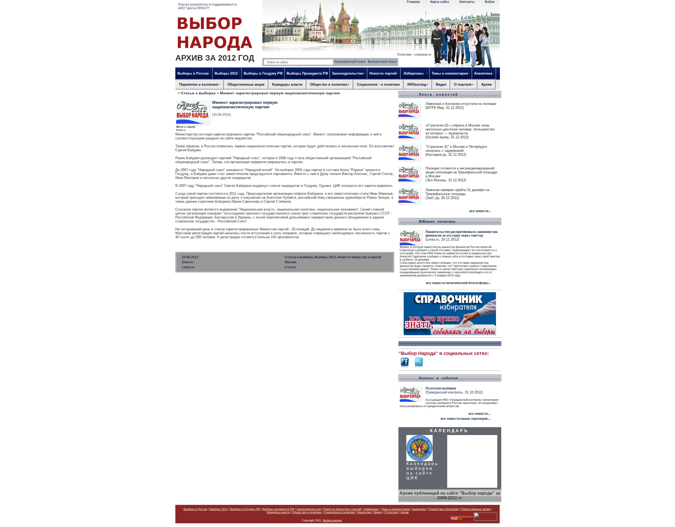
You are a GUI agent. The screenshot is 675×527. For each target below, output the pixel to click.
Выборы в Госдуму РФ (263, 73)
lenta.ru (181, 129)
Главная (413, 2)
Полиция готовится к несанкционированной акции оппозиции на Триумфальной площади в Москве (461, 172)
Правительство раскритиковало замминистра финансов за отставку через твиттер (462, 233)
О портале (391, 512)
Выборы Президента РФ (307, 73)
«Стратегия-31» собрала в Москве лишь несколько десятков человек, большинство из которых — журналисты (460, 129)
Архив (486, 84)
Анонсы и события (438, 378)
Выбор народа (332, 520)
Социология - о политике (378, 84)
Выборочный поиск (382, 62)
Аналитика (419, 509)
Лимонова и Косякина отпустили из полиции (461, 104)
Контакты (467, 2)
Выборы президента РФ (278, 509)
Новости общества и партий (342, 509)
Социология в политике (339, 512)
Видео (441, 84)
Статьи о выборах (198, 93)
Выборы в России (195, 509)
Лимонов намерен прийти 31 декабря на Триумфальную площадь (457, 192)
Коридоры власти (287, 84)
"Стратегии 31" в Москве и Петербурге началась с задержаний (456, 149)
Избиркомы (371, 509)
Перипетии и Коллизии (443, 509)
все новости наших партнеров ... (466, 419)
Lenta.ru (188, 267)
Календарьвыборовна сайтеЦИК (422, 470)
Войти (489, 2)
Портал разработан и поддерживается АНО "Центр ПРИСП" (207, 6)
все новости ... (480, 414)
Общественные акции (246, 84)
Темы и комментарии (395, 509)
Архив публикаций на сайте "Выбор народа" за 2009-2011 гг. (449, 495)
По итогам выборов (441, 388)
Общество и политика (306, 512)
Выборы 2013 (219, 509)
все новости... (480, 211)
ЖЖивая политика (437, 221)
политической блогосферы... (468, 283)
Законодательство (308, 509)
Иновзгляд (364, 512)
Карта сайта (439, 2)
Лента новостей (438, 94)
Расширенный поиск (350, 62)
